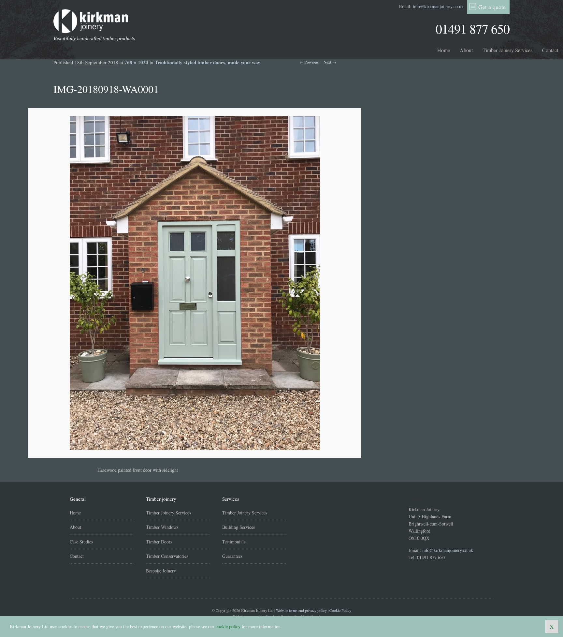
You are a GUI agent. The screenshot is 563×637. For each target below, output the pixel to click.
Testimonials (233, 542)
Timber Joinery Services (507, 50)
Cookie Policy (340, 610)
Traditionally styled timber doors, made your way (207, 62)
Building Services (238, 527)
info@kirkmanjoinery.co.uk (438, 6)
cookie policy (228, 626)
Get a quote (492, 7)
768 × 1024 (136, 62)
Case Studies (81, 542)
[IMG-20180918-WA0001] (195, 283)
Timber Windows (162, 527)
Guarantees (232, 556)
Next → (330, 62)
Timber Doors (159, 542)
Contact (550, 50)
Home (443, 50)
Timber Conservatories (167, 556)
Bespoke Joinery (161, 571)
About (466, 50)
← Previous (309, 62)
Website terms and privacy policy (301, 610)
